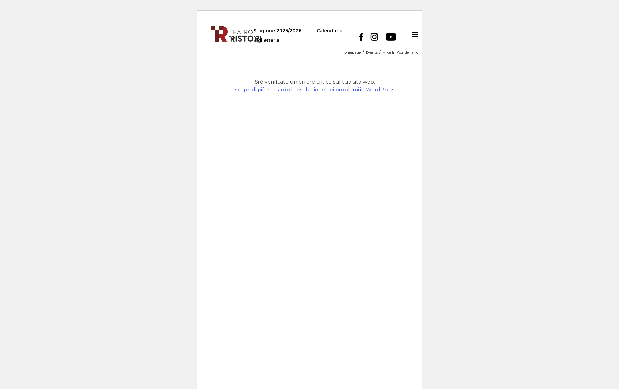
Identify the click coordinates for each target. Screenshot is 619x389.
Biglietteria (266, 40)
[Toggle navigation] (414, 34)
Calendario (330, 30)
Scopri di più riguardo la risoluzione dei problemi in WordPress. (314, 90)
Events (372, 53)
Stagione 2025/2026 (277, 30)
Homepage (351, 53)
